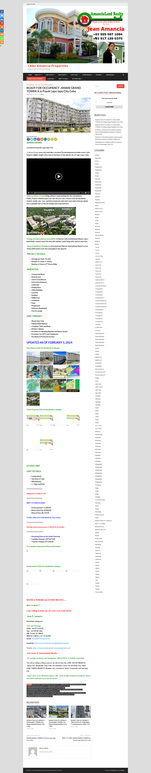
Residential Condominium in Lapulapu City (39, 696)
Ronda (97, 532)
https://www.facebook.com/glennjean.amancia (51, 643)
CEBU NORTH (62, 75)
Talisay (97, 562)
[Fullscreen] (88, 193)
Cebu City (98, 265)
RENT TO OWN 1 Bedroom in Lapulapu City (39, 694)
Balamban (98, 182)
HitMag (122, 770)
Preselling (98, 512)
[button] (58, 176)
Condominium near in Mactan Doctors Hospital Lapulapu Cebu (46, 688)
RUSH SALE (98, 538)
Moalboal (98, 485)
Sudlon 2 (97, 550)
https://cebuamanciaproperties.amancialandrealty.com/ (51, 648)
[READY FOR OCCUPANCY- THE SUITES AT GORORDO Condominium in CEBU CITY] (81, 718)
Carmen (97, 259)
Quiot (97, 517)
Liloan (97, 407)
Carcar (97, 247)
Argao (97, 173)
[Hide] (0, 46)
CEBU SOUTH (50, 75)
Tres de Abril (99, 592)
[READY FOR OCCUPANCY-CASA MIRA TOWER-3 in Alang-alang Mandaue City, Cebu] (59, 718)
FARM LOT (98, 357)
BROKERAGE (110, 75)
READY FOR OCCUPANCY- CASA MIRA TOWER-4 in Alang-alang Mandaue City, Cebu (36, 723)
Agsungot (98, 158)
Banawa (97, 193)
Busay (97, 244)
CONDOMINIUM (86, 75)
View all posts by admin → (46, 752)
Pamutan (97, 503)
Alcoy (97, 161)
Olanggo (97, 497)
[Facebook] (28, 139)
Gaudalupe (98, 366)
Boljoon (97, 229)
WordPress (114, 770)
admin (42, 94)
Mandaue (98, 437)
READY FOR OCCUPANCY (35, 78)
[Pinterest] (38, 139)
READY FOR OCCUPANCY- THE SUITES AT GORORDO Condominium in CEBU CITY (80, 722)
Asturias (97, 179)
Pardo (97, 506)
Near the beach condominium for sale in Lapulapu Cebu (43, 693)
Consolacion (99, 312)
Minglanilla (98, 464)
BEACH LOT (99, 208)
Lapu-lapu (38, 84)
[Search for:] (109, 86)
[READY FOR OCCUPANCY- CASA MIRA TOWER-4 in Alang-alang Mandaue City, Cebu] (36, 718)
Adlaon (97, 155)
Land (96, 381)
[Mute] (86, 193)
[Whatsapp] (52, 139)
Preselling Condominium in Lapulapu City (73, 693)
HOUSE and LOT (100, 372)
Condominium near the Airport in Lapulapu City (41, 689)
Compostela (99, 289)
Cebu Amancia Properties (48, 66)
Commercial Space (100, 286)
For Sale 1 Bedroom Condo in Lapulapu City (69, 689)
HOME (30, 75)
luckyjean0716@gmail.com (41, 638)
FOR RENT (99, 75)
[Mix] (48, 139)
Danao (97, 348)
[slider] (57, 192)
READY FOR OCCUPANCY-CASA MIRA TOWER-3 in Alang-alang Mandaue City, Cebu (58, 723)
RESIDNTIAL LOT (100, 529)
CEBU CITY (38, 75)
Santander (98, 544)
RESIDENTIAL (99, 526)
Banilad (97, 196)
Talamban (98, 553)
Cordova (97, 324)
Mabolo (97, 431)
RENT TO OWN (63, 78)
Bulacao (97, 241)
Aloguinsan (98, 167)
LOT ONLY (98, 425)
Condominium (99, 297)
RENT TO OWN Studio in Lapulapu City (63, 694)
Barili (96, 205)
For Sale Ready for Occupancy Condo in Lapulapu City (43, 691)
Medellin (97, 455)
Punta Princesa (99, 515)
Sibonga (97, 547)
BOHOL (97, 226)
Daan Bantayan (99, 333)
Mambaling (98, 434)
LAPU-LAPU (74, 75)
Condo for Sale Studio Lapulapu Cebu (58, 686)
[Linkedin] (35, 139)
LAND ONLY (50, 78)
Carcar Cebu (99, 256)
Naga (96, 488)
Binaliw (97, 214)
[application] (59, 176)
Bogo (96, 217)
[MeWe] (45, 139)
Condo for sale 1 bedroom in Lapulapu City (73, 684)
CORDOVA (98, 327)
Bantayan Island (100, 202)
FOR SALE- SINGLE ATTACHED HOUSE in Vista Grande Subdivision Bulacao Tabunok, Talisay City (108, 132)
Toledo (97, 583)
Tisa (96, 580)
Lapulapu (98, 396)
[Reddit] (41, 139)
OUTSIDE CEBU (76, 78)
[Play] (29, 193)
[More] (55, 139)
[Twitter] (31, 139)
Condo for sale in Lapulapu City (36, 686)
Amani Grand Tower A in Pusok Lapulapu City (45, 684)
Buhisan (97, 238)
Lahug (97, 378)
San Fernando (99, 541)
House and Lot (99, 369)
